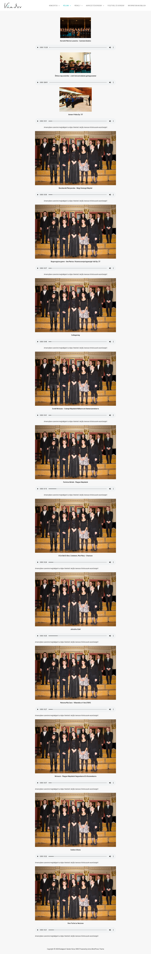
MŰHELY (77, 5)
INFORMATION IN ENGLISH (137, 5)
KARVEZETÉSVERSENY (94, 5)
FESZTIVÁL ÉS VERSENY (116, 5)
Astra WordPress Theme (96, 949)
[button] (59, 5)
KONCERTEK (53, 5)
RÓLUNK (66, 5)
